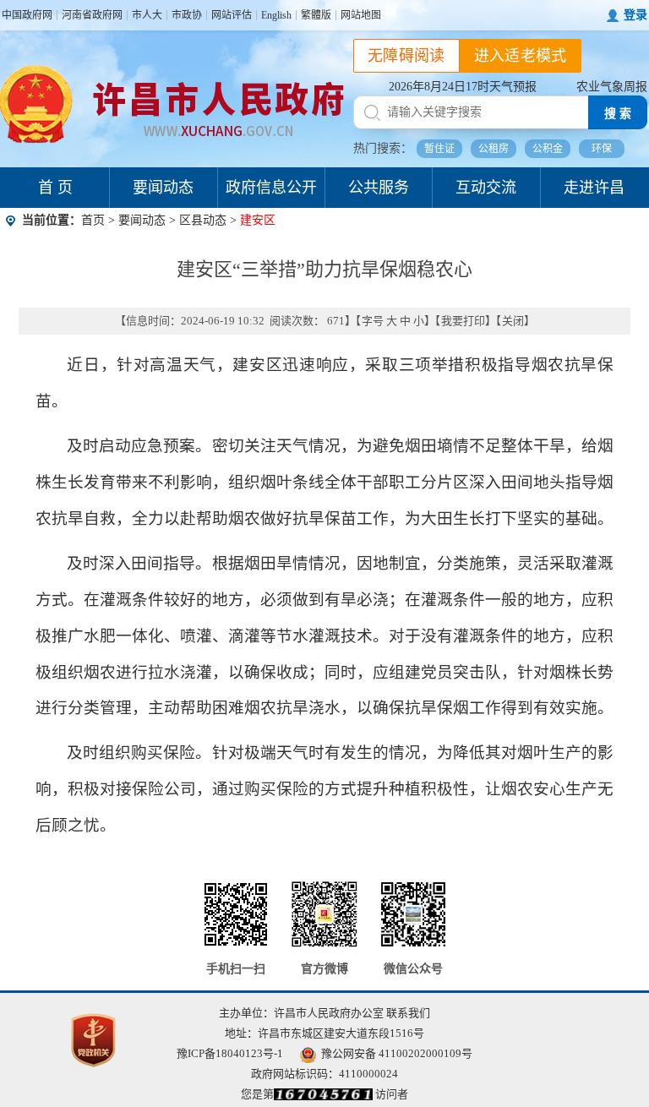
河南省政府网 (92, 15)
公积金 (547, 149)
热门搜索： (382, 148)
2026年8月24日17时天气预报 (463, 86)
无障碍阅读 (406, 55)
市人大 (147, 15)
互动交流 (485, 187)
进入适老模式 (520, 55)
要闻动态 (163, 187)
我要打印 (463, 320)
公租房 (493, 149)
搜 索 (617, 113)
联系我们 (408, 1012)
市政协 (187, 15)
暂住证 (439, 149)
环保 (602, 149)
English (276, 15)
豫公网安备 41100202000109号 (396, 1053)
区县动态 (202, 220)
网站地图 (361, 15)
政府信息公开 (271, 187)
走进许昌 (594, 187)
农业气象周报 (611, 86)
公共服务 (378, 187)
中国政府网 (27, 15)
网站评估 (231, 15)
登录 (635, 14)
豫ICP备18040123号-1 (230, 1053)
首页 (93, 220)
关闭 (513, 320)
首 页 (55, 187)
